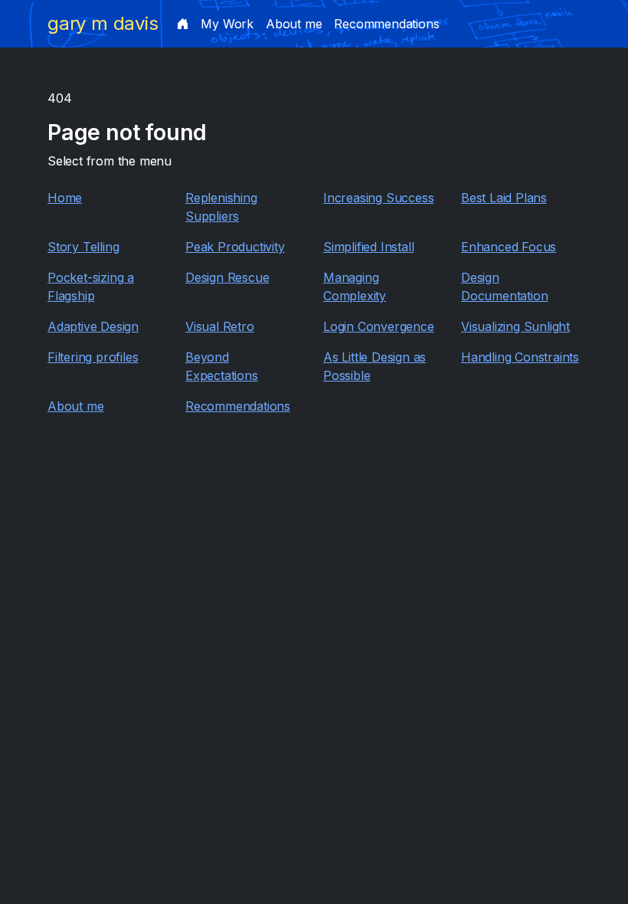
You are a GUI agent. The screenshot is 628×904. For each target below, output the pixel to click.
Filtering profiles (92, 357)
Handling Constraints (520, 357)
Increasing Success (378, 197)
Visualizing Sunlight (515, 326)
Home (64, 197)
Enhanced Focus (508, 246)
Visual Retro (219, 326)
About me (294, 23)
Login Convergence (378, 326)
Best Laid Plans (504, 197)
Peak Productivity (235, 246)
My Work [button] (227, 23)
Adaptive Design (93, 326)
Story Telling (83, 246)
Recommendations (386, 23)
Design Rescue (227, 277)
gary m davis (103, 23)
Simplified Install (368, 246)
